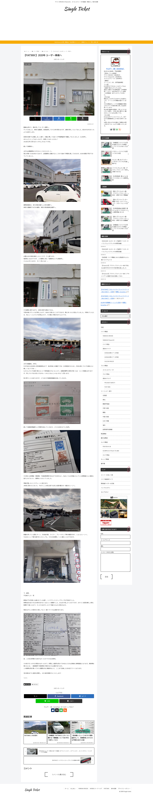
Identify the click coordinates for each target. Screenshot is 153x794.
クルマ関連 (104, 365)
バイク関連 (104, 331)
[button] (82, 119)
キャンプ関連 (105, 459)
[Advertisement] (76, 27)
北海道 (105, 395)
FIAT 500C (28, 684)
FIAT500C (35, 684)
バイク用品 (106, 344)
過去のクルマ (107, 378)
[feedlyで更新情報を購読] (61, 710)
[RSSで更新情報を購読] (65, 710)
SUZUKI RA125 (109, 361)
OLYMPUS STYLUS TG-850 (111, 451)
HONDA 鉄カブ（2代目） (112, 357)
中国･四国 (106, 417)
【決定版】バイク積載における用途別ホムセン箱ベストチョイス (115, 258)
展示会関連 (104, 438)
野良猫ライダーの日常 (107, 483)
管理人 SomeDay (121, 292)
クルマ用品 (106, 374)
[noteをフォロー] (57, 710)
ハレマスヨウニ (105, 488)
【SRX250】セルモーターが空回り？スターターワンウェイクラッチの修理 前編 (114, 250)
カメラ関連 (104, 442)
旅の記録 (113, 788)
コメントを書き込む (59, 774)
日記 (102, 327)
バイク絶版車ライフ (107, 479)
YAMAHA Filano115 (108, 340)
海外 (104, 425)
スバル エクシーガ (108, 370)
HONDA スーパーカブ (96, 788)
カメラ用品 (106, 455)
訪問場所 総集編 (107, 429)
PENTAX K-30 (107, 446)
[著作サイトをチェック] (53, 710)
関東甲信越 (106, 404)
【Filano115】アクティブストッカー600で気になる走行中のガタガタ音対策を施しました (115, 267)
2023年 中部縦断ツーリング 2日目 (111, 302)
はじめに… (73, 788)
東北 (104, 400)
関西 (104, 412)
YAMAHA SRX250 (108, 336)
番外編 (103, 463)
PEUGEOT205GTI (109, 383)
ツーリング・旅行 (106, 391)
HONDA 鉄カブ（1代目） (112, 353)
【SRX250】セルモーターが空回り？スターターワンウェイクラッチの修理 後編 (114, 242)
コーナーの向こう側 (107, 475)
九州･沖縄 (106, 421)
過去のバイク (107, 348)
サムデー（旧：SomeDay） (115, 69)
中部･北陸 (106, 408)
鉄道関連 (103, 434)
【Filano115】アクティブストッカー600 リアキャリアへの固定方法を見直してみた (115, 275)
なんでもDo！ (105, 492)
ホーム (67, 788)
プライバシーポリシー (124, 788)
